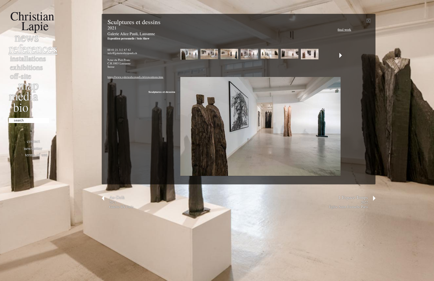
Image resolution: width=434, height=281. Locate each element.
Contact (33, 141)
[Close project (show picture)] (368, 21)
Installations (28, 58)
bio (20, 107)
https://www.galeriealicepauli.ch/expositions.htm (135, 77)
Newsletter (33, 148)
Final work (344, 29)
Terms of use (36, 154)
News (27, 37)
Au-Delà (117, 197)
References (33, 48)
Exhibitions (26, 67)
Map (28, 85)
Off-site (20, 76)
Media (23, 96)
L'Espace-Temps (353, 197)
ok (53, 120)
